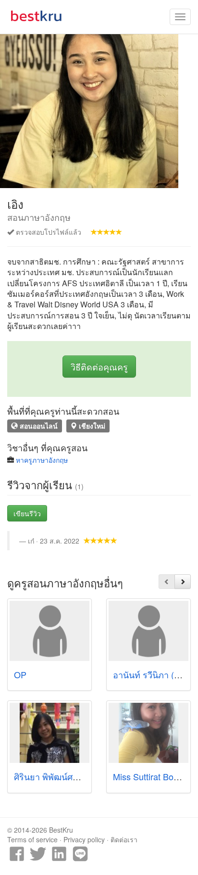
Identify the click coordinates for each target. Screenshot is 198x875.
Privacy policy (84, 839)
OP (20, 674)
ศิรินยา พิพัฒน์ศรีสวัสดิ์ (56, 776)
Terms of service (32, 839)
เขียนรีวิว (27, 513)
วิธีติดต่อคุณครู (99, 366)
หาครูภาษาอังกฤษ (42, 460)
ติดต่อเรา (124, 839)
